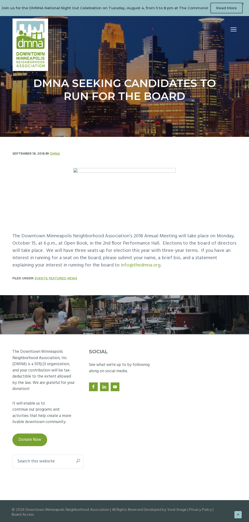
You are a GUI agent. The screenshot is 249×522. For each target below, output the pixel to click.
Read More (226, 8)
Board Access (23, 515)
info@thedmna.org (140, 265)
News (72, 278)
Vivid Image (177, 510)
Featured (57, 278)
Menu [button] (228, 30)
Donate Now (29, 439)
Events (41, 278)
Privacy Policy (200, 510)
